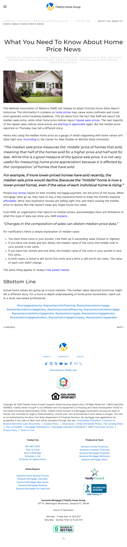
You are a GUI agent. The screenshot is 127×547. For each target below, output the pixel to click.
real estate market (57, 270)
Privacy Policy (10, 430)
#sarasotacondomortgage (93, 305)
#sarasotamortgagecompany (66, 317)
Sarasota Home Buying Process (33, 475)
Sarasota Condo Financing (94, 446)
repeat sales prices (88, 120)
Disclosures (68, 423)
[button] (5, 6)
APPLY (47, 356)
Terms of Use (28, 430)
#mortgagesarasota (29, 305)
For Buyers (16, 60)
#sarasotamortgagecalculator (28, 317)
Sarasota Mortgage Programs (94, 453)
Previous (10, 327)
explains (62, 216)
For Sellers (33, 60)
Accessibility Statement (89, 420)
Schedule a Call (33, 456)
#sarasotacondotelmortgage (102, 309)
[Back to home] (64, 6)
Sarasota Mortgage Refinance (94, 456)
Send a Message (32, 452)
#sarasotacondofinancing (59, 305)
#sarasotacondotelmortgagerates (33, 313)
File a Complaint (14, 427)
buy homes (19, 193)
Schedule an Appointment (32, 459)
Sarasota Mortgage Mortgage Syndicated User (53, 57)
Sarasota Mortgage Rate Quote (33, 482)
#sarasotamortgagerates (101, 317)
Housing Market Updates (60, 60)
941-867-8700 (32, 446)
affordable (9, 200)
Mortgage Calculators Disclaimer (69, 427)
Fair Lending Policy (113, 423)
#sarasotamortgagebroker (98, 313)
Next (119, 327)
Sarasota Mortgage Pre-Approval (33, 488)
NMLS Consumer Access (101, 427)
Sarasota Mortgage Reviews (32, 485)
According (29, 139)
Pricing (113, 60)
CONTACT (63, 356)
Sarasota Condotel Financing (94, 449)
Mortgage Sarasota (92, 60)
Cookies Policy (51, 423)
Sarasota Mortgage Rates (94, 459)
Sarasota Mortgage (63, 62)
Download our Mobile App (63, 370)
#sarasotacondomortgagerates (26, 309)
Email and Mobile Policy (89, 423)
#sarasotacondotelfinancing (64, 309)
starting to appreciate (71, 124)
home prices (63, 112)
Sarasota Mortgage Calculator (32, 478)
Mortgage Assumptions (38, 427)
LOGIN (80, 356)
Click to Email (32, 449)
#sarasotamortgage (67, 313)
